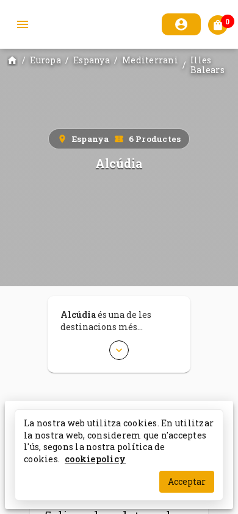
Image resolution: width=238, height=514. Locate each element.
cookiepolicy (95, 458)
